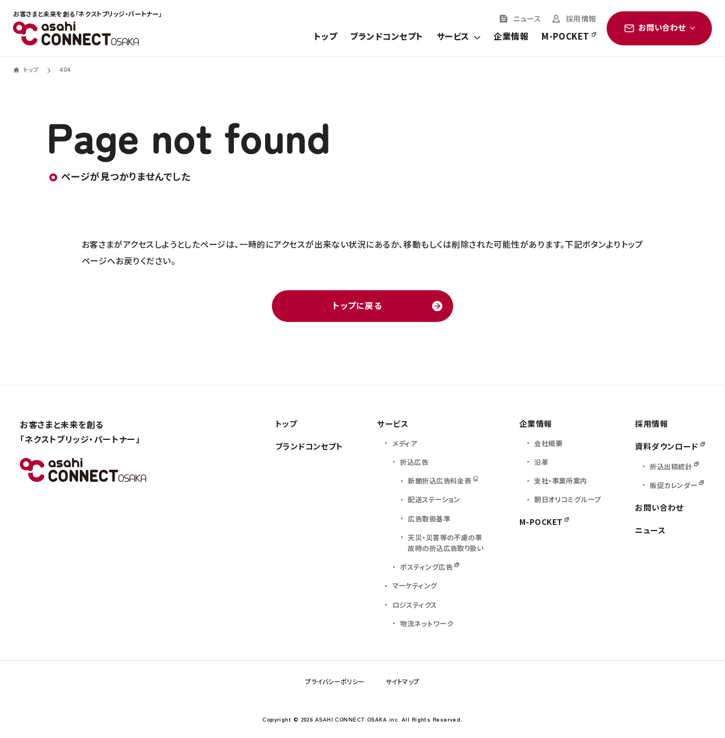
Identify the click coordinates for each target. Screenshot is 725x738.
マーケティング (415, 585)
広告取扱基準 (429, 518)
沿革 (541, 461)
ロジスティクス (415, 604)
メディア (405, 443)
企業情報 (510, 36)
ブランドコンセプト (386, 36)
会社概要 (548, 443)
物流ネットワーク (426, 623)
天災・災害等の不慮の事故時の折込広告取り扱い (446, 542)
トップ (325, 36)
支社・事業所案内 (560, 480)
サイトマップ (403, 681)
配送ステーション (434, 499)
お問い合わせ (659, 507)
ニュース (527, 19)
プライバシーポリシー (334, 681)
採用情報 (581, 19)
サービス (453, 36)
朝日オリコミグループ (567, 499)
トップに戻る (357, 305)
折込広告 (414, 461)
